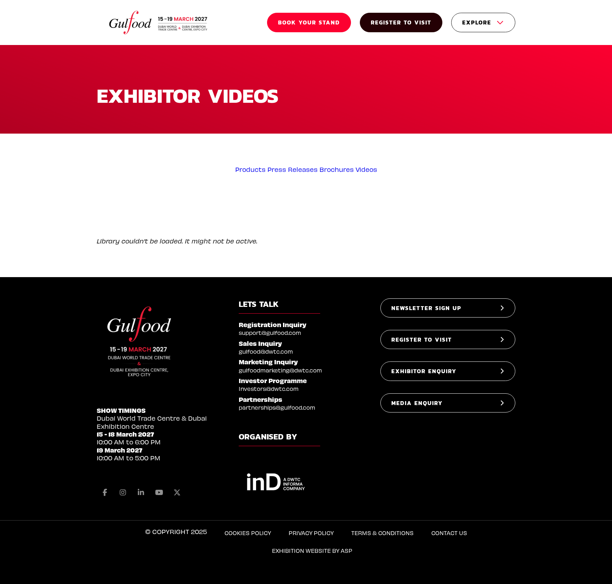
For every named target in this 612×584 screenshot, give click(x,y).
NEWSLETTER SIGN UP (426, 308)
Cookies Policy (248, 532)
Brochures (336, 169)
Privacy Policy (311, 532)
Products (250, 169)
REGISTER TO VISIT (401, 22)
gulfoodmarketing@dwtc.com (280, 370)
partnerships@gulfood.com (277, 407)
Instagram (123, 492)
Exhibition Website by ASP (312, 550)
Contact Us (449, 532)
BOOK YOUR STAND (309, 22)
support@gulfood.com (270, 332)
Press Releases (292, 169)
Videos (366, 169)
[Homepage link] (159, 22)
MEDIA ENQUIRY (417, 403)
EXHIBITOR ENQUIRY (424, 371)
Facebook (105, 492)
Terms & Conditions (382, 532)
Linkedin (141, 492)
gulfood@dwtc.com (266, 351)
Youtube (159, 492)
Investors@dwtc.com (269, 388)
